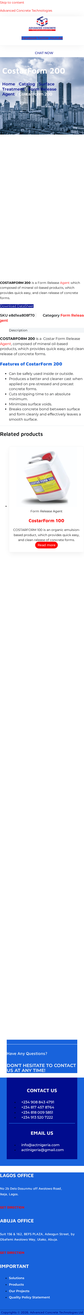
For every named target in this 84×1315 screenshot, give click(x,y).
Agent (65, 283)
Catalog (27, 84)
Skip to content (12, 2)
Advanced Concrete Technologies (26, 10)
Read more (47, 545)
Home (8, 84)
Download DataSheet (17, 306)
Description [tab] (18, 330)
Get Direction (12, 1207)
